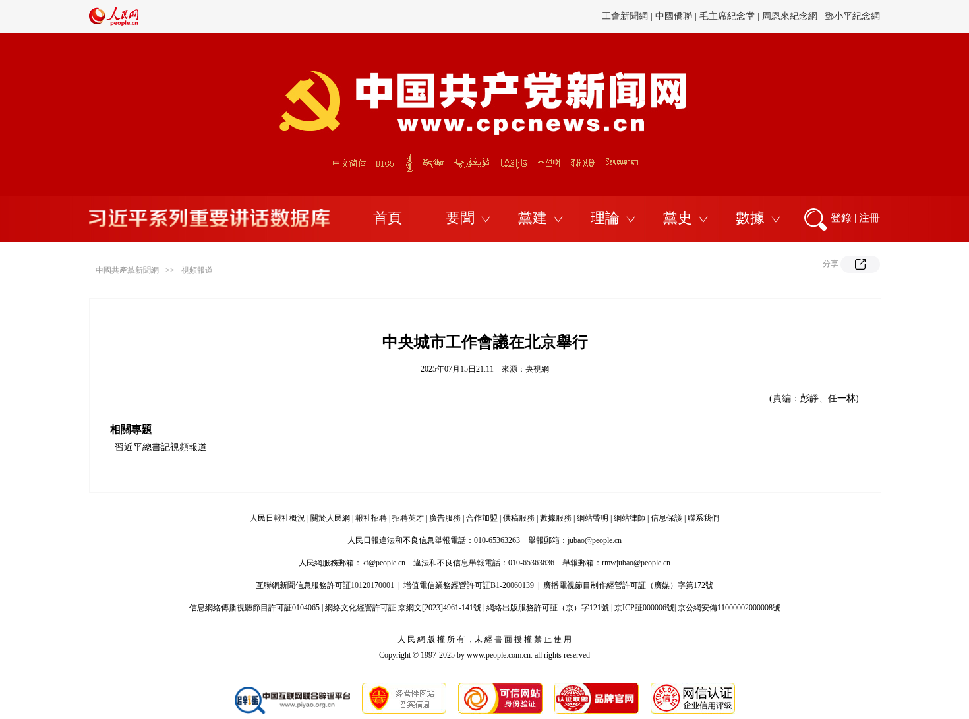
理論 (605, 218)
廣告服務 (445, 518)
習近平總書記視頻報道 (161, 447)
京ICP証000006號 (644, 607)
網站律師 (629, 518)
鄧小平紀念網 (852, 16)
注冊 (869, 217)
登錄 (841, 217)
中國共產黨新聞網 (127, 270)
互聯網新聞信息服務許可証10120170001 (325, 585)
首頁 (387, 218)
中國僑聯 (673, 16)
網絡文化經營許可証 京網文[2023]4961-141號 (403, 607)
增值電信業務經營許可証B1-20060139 (468, 585)
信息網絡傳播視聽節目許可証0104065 (254, 607)
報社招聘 (371, 518)
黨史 (677, 218)
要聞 (460, 218)
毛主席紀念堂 (727, 16)
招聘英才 (408, 518)
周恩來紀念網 (789, 16)
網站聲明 (592, 518)
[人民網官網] (113, 23)
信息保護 (666, 518)
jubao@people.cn (595, 540)
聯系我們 (703, 518)
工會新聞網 (625, 16)
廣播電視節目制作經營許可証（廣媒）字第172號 (628, 585)
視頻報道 (197, 270)
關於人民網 (330, 518)
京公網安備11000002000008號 (729, 607)
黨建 (532, 218)
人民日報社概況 (277, 518)
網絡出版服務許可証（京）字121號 (547, 607)
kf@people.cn (383, 562)
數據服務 (556, 518)
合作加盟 (482, 518)
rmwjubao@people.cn (636, 562)
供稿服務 (519, 518)
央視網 (537, 369)
